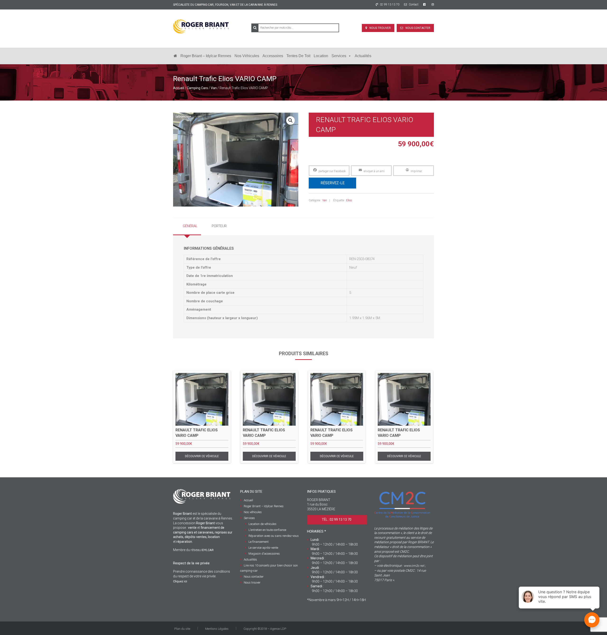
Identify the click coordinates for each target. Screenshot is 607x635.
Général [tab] (190, 226)
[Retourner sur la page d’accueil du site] (175, 56)
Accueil (178, 88)
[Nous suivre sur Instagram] (433, 4)
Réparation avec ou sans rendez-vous (273, 536)
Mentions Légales (217, 628)
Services (338, 56)
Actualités (363, 56)
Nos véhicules (247, 56)
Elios (349, 200)
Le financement (258, 541)
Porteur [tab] (219, 226)
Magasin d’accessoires (264, 553)
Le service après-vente (263, 547)
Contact (413, 4)
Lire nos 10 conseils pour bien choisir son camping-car (269, 568)
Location (321, 56)
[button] (290, 120)
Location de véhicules (262, 524)
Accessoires (272, 56)
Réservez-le (333, 183)
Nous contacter (417, 28)
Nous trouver (380, 28)
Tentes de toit (298, 56)
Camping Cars (197, 88)
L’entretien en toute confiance (267, 530)
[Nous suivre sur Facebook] (425, 4)
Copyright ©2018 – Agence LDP (265, 628)
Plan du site (182, 628)
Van (214, 88)
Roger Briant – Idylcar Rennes (205, 56)
